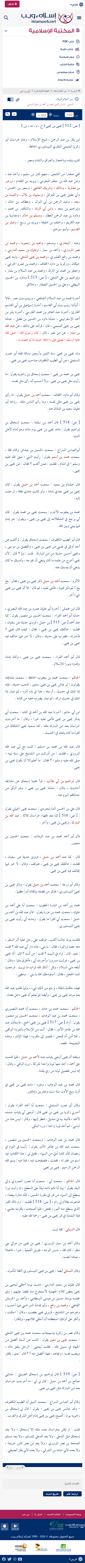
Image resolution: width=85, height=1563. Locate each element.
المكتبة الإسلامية (52, 31)
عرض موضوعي (65, 72)
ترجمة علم (72, 1493)
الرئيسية (74, 91)
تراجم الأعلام (65, 79)
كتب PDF (68, 41)
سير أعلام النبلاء (60, 91)
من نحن (25, 1514)
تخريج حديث (52, 1493)
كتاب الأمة (66, 49)
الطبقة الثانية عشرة (41, 91)
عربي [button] (74, 4)
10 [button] (70, 114)
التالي (10, 1468)
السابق (19, 1468)
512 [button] (43, 115)
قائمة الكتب (67, 64)
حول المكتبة (66, 57)
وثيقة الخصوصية (73, 1514)
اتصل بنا (38, 1514)
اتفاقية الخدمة (53, 1514)
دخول (11, 4)
